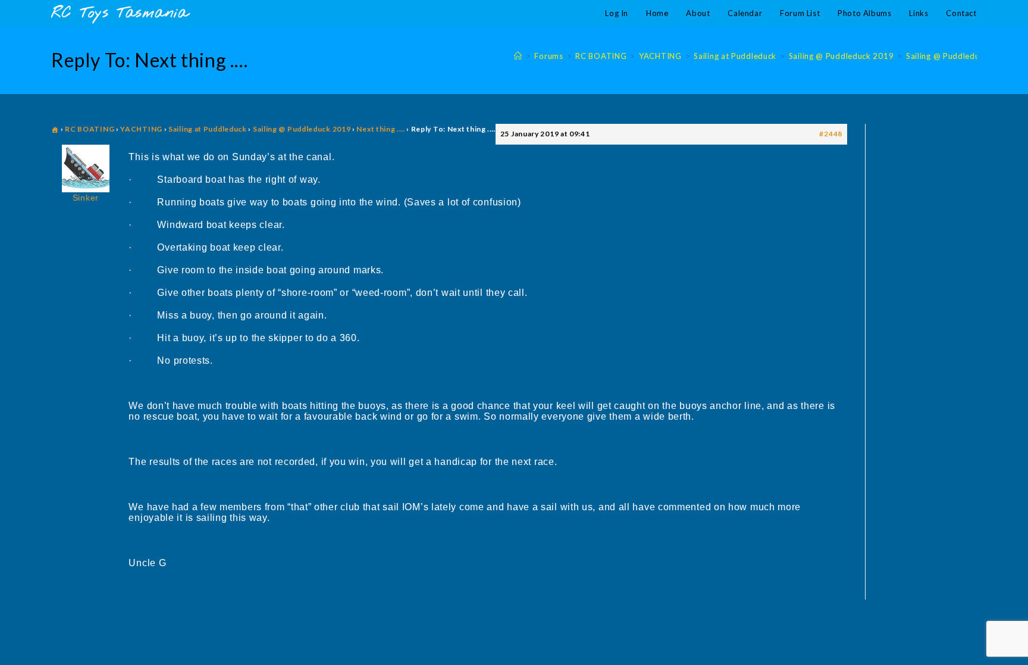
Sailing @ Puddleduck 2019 (958, 56)
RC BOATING (89, 128)
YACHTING (141, 128)
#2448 (830, 133)
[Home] (518, 56)
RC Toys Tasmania (119, 13)
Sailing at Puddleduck (207, 128)
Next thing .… (380, 128)
